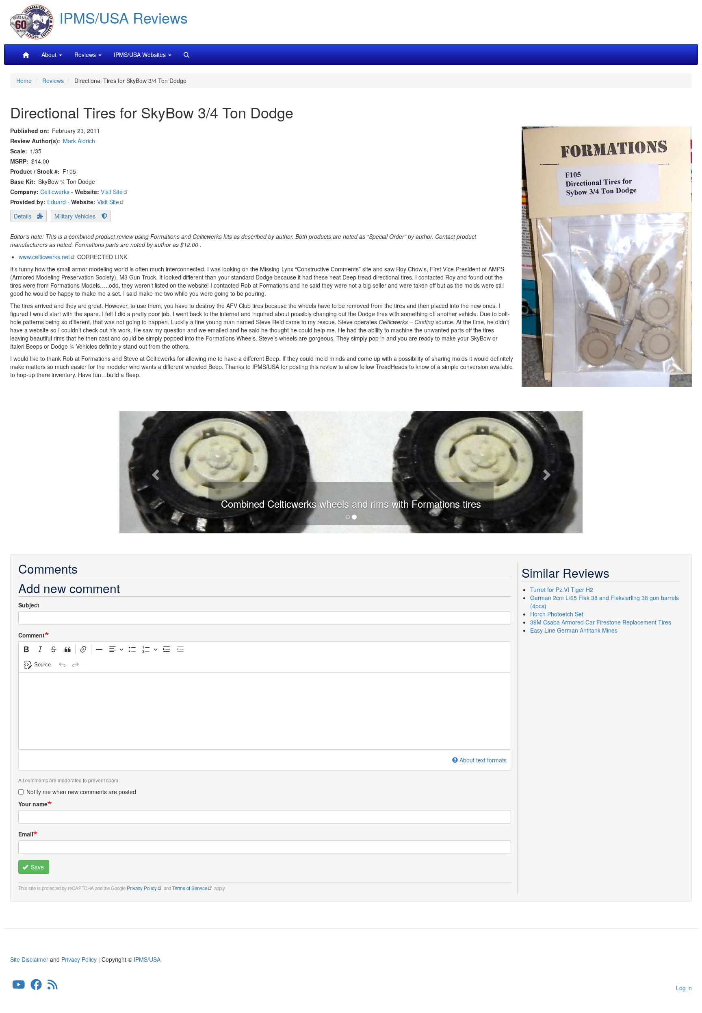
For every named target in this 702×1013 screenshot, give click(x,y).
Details (22, 216)
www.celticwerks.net (44, 257)
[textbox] (264, 711)
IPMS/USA (147, 959)
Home (24, 80)
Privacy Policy (142, 888)
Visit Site (112, 192)
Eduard (56, 202)
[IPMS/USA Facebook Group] (36, 986)
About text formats (483, 760)
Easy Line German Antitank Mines (574, 630)
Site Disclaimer (29, 959)
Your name (33, 804)
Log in (684, 988)
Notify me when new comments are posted (81, 792)
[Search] (186, 54)
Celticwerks (54, 192)
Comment (31, 635)
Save (36, 867)
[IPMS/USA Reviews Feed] (53, 986)
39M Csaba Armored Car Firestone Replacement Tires (600, 622)
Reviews (53, 80)
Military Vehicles (74, 216)
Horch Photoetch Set (556, 614)
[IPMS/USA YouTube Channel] (18, 986)
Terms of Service (189, 888)
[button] (351, 471)
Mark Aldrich (79, 141)
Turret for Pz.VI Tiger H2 (561, 589)
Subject (28, 605)
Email (25, 834)
